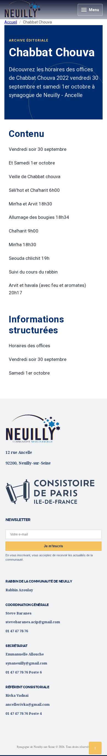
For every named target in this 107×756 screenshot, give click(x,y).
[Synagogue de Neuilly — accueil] (22, 9)
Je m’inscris (53, 546)
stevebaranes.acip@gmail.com (32, 621)
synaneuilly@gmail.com (26, 663)
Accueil (10, 22)
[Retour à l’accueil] (32, 428)
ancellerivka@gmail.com (27, 704)
